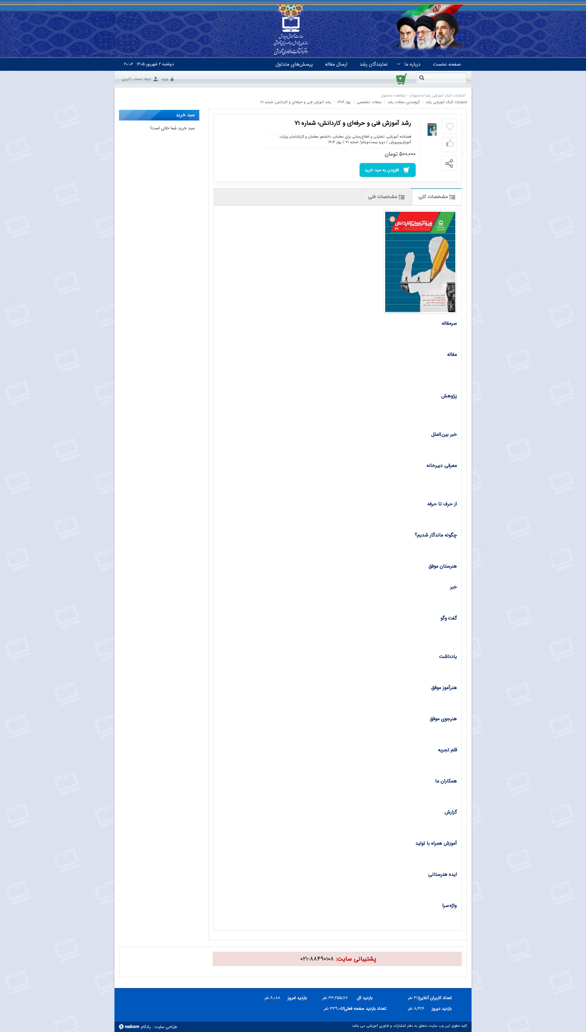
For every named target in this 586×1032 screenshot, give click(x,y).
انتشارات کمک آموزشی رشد (445, 95)
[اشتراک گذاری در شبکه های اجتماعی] (449, 163)
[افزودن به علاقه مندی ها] (450, 127)
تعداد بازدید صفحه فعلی (368, 1008)
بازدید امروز (297, 997)
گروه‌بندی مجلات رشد (404, 102)
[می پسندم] (450, 145)
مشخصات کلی (433, 196)
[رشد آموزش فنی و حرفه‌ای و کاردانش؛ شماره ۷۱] (420, 262)
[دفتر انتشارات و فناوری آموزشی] (290, 35)
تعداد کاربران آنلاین (438, 997)
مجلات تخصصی (369, 102)
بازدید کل (365, 997)
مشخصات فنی (383, 196)
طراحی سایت (165, 1026)
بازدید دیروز (442, 1008)
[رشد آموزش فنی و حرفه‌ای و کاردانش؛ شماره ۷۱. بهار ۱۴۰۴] (432, 129)
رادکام (146, 1026)
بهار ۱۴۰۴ (344, 102)
